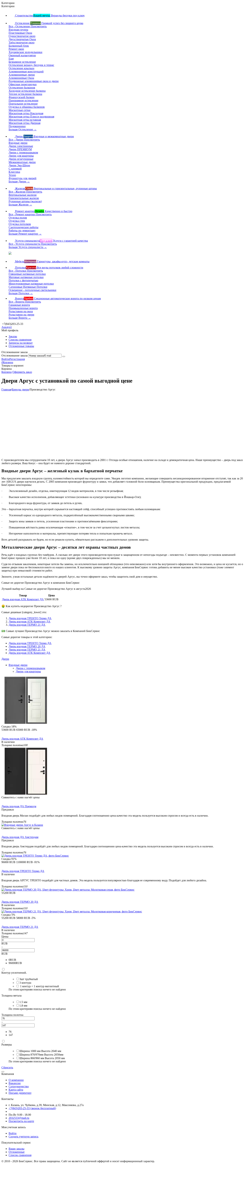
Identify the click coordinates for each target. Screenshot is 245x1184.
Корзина (6, 371)
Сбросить (7, 1067)
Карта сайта (16, 1089)
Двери (5, 658)
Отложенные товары (21, 346)
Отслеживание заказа (14, 355)
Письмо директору (20, 1092)
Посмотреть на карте (21, 1121)
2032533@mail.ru (19, 1117)
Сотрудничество (19, 1086)
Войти (5, 359)
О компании (16, 1080)
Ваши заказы (16, 1148)
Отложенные (17, 1151)
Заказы (13, 336)
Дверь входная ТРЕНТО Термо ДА (30, 618)
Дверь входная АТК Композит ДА (23, 599)
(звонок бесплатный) (32, 1108)
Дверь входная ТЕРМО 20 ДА (27, 646)
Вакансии (15, 1083)
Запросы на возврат (21, 342)
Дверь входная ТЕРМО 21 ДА (27, 624)
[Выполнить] (63, 356)
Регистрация (17, 359)
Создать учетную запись (23, 1136)
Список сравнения (20, 339)
